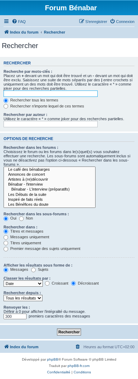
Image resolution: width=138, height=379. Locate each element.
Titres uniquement (25, 243)
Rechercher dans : (21, 227)
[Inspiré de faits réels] (49, 199)
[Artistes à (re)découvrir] (49, 179)
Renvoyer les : (17, 307)
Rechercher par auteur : (25, 114)
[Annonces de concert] (49, 174)
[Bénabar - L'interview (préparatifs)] (49, 189)
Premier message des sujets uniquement (44, 248)
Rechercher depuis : (22, 293)
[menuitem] (19, 21)
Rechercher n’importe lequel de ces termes (46, 106)
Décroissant (88, 283)
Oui (12, 218)
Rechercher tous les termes (33, 100)
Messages (18, 269)
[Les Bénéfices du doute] (49, 204)
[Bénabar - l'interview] (49, 184)
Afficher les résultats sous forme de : (38, 265)
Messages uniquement (29, 237)
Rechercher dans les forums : (31, 147)
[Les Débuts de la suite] (49, 194)
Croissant (59, 283)
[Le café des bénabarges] (49, 169)
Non (29, 218)
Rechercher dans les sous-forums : (36, 214)
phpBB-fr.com (79, 366)
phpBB (52, 359)
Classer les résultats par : (27, 278)
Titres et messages (26, 231)
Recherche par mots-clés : (28, 71)
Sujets (42, 269)
